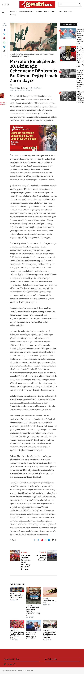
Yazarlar (59, 11)
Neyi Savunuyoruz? (26, 11)
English (12, 15)
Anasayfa (12, 54)
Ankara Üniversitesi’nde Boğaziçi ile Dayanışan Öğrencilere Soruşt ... (33, 610)
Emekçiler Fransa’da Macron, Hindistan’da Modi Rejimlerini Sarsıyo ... (17, 634)
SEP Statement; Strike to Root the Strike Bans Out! (16, 596)
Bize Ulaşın (68, 11)
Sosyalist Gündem (23, 88)
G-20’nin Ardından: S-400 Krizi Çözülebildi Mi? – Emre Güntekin (49, 634)
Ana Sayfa (13, 11)
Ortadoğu (38, 11)
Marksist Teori (49, 11)
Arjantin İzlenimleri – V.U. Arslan (49, 600)
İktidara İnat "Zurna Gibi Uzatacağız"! (31, 635)
